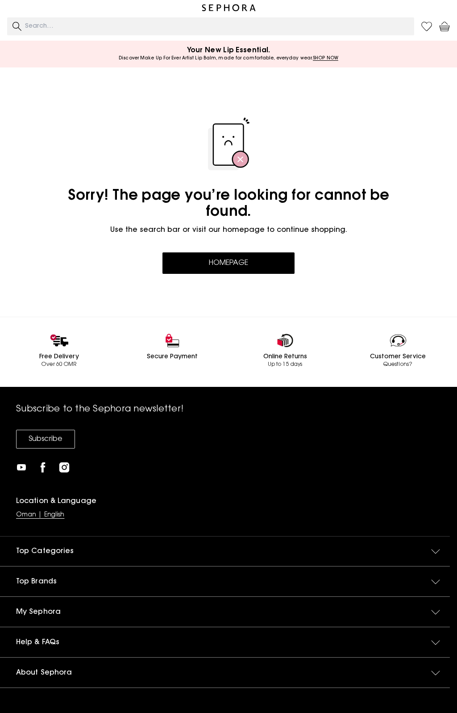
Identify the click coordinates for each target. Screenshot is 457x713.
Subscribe (45, 439)
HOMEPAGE (228, 263)
